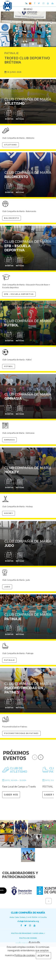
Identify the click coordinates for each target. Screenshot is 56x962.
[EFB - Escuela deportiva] (35, 827)
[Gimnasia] (7, 841)
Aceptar (43, 955)
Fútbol (8, 366)
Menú (29, 9)
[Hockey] (21, 841)
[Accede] (53, 3)
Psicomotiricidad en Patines (21, 733)
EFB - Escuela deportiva (19, 294)
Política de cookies (28, 938)
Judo (7, 586)
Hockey (8, 513)
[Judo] (35, 841)
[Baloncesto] (21, 827)
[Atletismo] (7, 827)
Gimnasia (9, 439)
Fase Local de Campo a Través (19, 786)
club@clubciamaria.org (28, 921)
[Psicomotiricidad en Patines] (28, 855)
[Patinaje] (49, 841)
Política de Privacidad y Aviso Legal (27, 933)
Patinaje (9, 660)
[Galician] (26, 3)
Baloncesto (11, 218)
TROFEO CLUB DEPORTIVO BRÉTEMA (27, 60)
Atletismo (10, 144)
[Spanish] (30, 3)
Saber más (11, 794)
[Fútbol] (49, 827)
